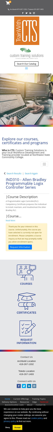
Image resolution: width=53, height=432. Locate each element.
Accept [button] (17, 427)
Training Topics (39, 399)
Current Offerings (21, 399)
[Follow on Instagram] (34, 386)
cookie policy (37, 418)
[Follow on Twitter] (24, 386)
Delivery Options (9, 402)
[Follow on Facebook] (19, 386)
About (29, 405)
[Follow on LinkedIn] (29, 386)
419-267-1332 (26, 364)
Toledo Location (26, 371)
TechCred (44, 402)
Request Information (20, 247)
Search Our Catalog (26, 63)
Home (7, 399)
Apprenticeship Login (14, 405)
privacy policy (10, 421)
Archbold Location (26, 361)
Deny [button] (7, 427)
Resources (24, 402)
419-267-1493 (26, 374)
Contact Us (40, 405)
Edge (34, 402)
